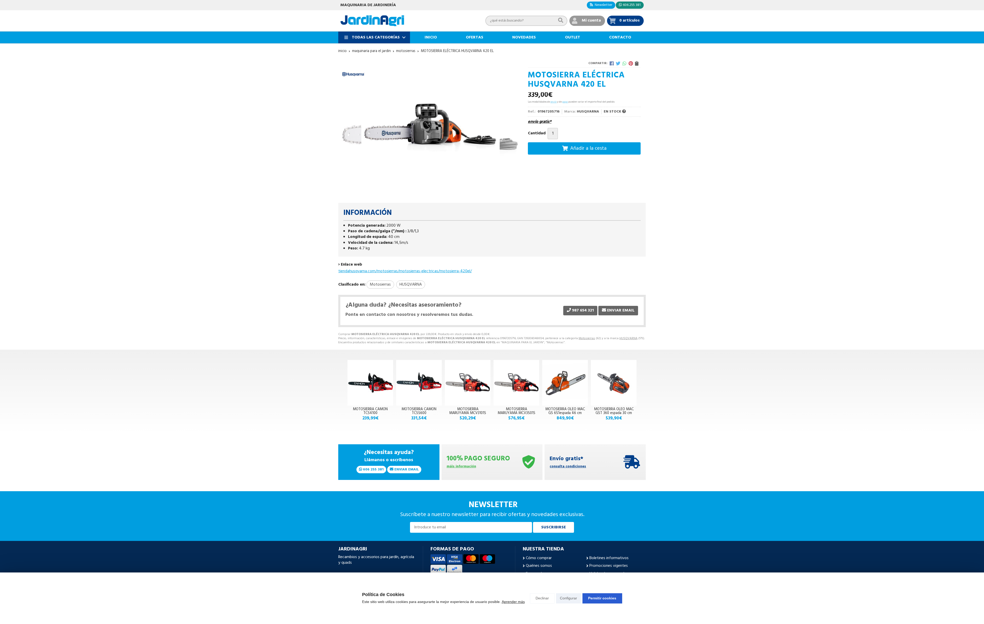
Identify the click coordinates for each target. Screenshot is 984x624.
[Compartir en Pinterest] (631, 63)
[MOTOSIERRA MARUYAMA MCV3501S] (516, 383)
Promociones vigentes (608, 566)
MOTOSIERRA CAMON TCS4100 (370, 411)
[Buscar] (560, 21)
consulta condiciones (568, 467)
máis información (461, 467)
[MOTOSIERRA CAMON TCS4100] (370, 383)
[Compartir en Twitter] (618, 63)
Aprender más (513, 602)
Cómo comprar (539, 558)
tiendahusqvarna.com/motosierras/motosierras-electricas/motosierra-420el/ (405, 271)
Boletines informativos (609, 558)
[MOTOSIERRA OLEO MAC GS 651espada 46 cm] (565, 383)
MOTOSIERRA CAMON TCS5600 (419, 411)
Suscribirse (553, 527)
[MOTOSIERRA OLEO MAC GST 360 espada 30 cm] (614, 383)
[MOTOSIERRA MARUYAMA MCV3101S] (467, 383)
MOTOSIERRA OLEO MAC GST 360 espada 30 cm (614, 411)
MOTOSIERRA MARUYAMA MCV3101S (467, 411)
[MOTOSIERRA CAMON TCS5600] (419, 383)
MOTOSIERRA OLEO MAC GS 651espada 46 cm (565, 411)
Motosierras (587, 338)
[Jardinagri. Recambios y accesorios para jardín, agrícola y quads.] (372, 20)
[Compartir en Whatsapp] (624, 63)
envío (553, 102)
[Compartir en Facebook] (612, 63)
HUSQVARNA (628, 338)
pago (565, 102)
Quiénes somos (539, 566)
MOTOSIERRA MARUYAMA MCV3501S (516, 411)
